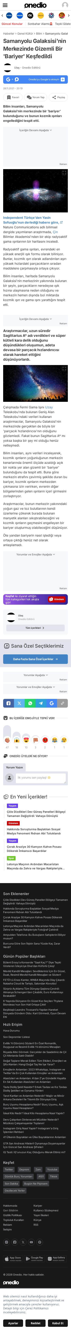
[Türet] (62, 15)
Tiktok (53, 1176)
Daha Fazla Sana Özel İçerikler (33, 659)
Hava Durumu (11, 1030)
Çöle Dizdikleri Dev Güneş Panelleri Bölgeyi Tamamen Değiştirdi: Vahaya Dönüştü (36, 814)
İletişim (7, 1229)
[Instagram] (6, 1242)
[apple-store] (13, 1258)
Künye (37, 1220)
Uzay (49, 407)
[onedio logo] (33, 1282)
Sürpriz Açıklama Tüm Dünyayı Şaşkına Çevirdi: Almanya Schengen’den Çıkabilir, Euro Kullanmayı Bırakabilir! (33, 992)
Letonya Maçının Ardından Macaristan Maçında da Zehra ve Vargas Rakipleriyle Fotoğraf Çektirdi (34, 866)
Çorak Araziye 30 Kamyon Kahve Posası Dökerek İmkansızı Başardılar (34, 848)
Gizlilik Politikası (12, 1215)
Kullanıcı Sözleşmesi (46, 1210)
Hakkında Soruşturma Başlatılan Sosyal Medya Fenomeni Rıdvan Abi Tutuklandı (34, 831)
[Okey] (30, 15)
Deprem (24, 1169)
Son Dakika (11, 1183)
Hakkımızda (10, 1205)
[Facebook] (14, 1242)
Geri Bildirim (10, 1210)
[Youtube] (31, 1242)
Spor (11, 858)
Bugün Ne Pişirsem (36, 1183)
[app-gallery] (57, 1258)
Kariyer (38, 1205)
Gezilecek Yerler (15, 1190)
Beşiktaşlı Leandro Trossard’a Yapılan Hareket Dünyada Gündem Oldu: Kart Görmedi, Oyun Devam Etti (34, 1013)
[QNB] (51, 15)
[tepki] (7, 740)
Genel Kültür (25, 33)
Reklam (7, 1224)
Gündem (13, 823)
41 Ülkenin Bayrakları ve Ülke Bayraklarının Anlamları (34, 1137)
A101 (41, 1176)
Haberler (8, 33)
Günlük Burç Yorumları (18, 1176)
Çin (55, 232)
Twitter (9, 1169)
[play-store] (35, 1258)
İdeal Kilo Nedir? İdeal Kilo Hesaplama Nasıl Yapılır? (33, 1113)
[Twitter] (23, 1242)
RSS (36, 1224)
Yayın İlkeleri (41, 1215)
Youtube (52, 1169)
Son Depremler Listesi (16, 1036)
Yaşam (12, 805)
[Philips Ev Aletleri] (19, 15)
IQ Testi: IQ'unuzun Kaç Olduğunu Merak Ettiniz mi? (34, 1152)
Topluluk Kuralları (13, 1220)
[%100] (41, 15)
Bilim (39, 33)
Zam (38, 1169)
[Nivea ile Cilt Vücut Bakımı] (9, 15)
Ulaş (27, 67)
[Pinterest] (39, 1242)
